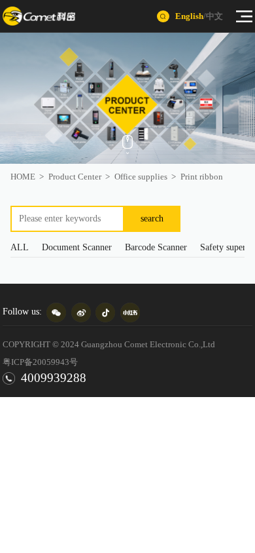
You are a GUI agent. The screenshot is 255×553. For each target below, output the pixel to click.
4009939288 (53, 378)
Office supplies (140, 176)
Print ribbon (201, 176)
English (189, 16)
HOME (22, 176)
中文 (214, 16)
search (152, 218)
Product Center (74, 176)
